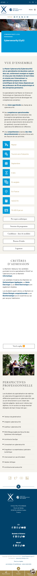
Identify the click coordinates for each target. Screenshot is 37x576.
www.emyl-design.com (22, 558)
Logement (18, 248)
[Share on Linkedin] (22, 17)
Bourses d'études (19, 241)
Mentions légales (18, 561)
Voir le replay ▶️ (19, 346)
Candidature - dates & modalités (19, 234)
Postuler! (18, 573)
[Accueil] (11, 10)
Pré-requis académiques (19, 219)
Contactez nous (18, 516)
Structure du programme (19, 226)
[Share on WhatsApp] (24, 17)
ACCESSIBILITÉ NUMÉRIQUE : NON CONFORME (18, 564)
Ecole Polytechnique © (28, 556)
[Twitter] (19, 17)
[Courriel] (27, 17)
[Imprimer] (14, 17)
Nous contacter (6, 573)
